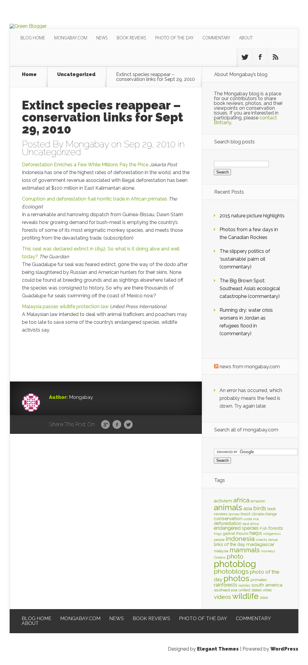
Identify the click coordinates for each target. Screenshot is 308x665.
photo (235, 556)
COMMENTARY (216, 38)
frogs (218, 533)
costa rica (251, 519)
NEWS (102, 38)
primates (259, 579)
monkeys (268, 551)
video (267, 590)
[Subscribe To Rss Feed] (275, 57)
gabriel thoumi (235, 533)
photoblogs (231, 571)
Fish (263, 528)
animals (228, 507)
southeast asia (225, 590)
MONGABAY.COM (70, 38)
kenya (273, 540)
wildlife (245, 596)
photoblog (235, 564)
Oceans (220, 557)
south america (266, 585)
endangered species (236, 528)
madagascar (260, 544)
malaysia (221, 551)
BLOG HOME (32, 38)
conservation (228, 518)
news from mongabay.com (250, 366)
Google (105, 425)
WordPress (284, 649)
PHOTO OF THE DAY (174, 38)
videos (222, 597)
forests (276, 528)
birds (259, 508)
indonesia (240, 538)
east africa (251, 524)
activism (223, 501)
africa (241, 500)
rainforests (225, 585)
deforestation (228, 523)
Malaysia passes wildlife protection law (65, 306)
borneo (234, 514)
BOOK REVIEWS (131, 38)
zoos (264, 597)
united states (250, 589)
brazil (246, 514)
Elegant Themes (218, 649)
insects (261, 540)
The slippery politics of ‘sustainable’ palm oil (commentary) (245, 259)
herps (256, 533)
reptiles (244, 585)
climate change (264, 514)
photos (236, 578)
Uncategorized (76, 74)
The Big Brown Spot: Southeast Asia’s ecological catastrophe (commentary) (250, 288)
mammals (244, 550)
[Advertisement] (58, 361)
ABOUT (246, 38)
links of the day (229, 544)
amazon (258, 501)
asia (247, 508)
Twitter (128, 425)
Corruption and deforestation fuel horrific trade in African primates (94, 199)
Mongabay (87, 144)
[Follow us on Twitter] (244, 57)
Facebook (117, 425)
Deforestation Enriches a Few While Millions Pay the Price (85, 164)
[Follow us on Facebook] (259, 57)
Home (29, 74)
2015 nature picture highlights (252, 216)
